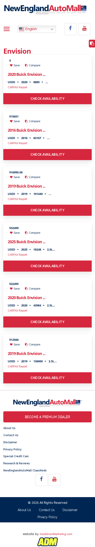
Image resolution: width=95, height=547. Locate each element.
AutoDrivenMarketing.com (56, 534)
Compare (34, 65)
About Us (9, 428)
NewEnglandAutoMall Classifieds (25, 470)
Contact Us (10, 435)
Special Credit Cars (16, 456)
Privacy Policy (12, 449)
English (30, 29)
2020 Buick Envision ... (26, 74)
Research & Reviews (16, 463)
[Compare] (92, 43)
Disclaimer (10, 442)
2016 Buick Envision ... (26, 130)
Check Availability (47, 98)
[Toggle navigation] (6, 29)
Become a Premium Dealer (47, 417)
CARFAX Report (17, 87)
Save (16, 65)
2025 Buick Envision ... (26, 241)
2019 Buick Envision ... (26, 186)
